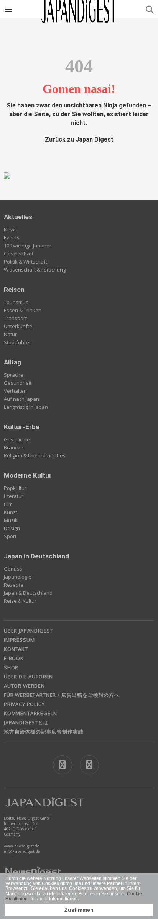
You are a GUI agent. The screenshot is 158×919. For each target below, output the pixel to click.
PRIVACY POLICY (24, 704)
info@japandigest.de (22, 851)
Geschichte (17, 439)
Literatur (13, 496)
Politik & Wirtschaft (25, 261)
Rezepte (13, 584)
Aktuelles (18, 217)
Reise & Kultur (20, 600)
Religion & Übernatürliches (35, 455)
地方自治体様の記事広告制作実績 (43, 731)
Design (12, 528)
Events (12, 237)
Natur (10, 334)
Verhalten (15, 390)
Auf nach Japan (21, 398)
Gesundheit (17, 382)
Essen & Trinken (22, 310)
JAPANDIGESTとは (26, 722)
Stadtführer (17, 342)
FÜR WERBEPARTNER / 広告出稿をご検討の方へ (62, 694)
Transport (15, 318)
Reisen (14, 289)
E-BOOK (14, 658)
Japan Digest (95, 139)
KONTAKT (16, 649)
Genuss (13, 568)
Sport (10, 536)
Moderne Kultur (28, 475)
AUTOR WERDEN (24, 685)
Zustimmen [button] (79, 910)
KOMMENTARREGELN (30, 713)
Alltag (12, 362)
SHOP (11, 667)
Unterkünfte (18, 326)
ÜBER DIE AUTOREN (28, 676)
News (10, 229)
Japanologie (17, 576)
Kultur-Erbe (22, 427)
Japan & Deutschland (28, 592)
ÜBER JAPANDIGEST (28, 630)
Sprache (13, 374)
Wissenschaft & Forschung (35, 269)
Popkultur (15, 488)
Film (8, 504)
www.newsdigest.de (21, 846)
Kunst (10, 512)
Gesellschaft (18, 253)
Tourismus (16, 302)
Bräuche (13, 447)
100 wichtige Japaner (27, 245)
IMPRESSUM (19, 639)
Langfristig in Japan (26, 406)
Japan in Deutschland (36, 556)
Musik (11, 520)
